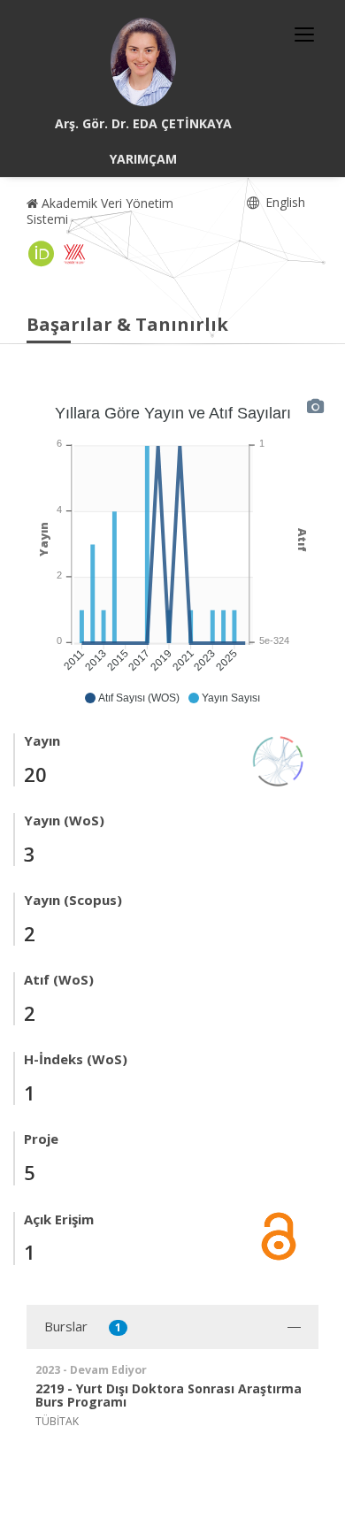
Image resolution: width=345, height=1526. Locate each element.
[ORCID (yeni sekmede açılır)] (42, 254)
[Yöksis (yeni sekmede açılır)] (74, 254)
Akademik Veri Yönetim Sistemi (100, 211)
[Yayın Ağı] (279, 759)
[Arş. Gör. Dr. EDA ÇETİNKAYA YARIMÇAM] (143, 62)
